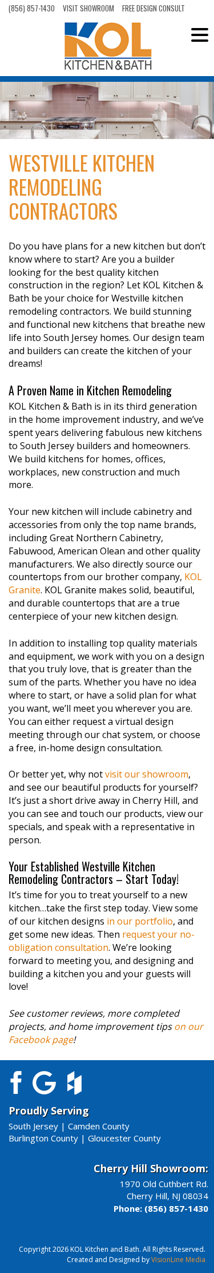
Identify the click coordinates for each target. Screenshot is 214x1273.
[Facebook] (14, 1081)
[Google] (44, 1081)
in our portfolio (140, 921)
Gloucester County (124, 1138)
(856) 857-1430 (32, 8)
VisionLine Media (178, 1259)
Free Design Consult (153, 8)
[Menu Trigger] (199, 34)
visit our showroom (146, 774)
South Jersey (33, 1126)
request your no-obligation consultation (102, 941)
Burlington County (43, 1138)
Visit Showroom (88, 8)
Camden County (99, 1126)
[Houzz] (74, 1081)
